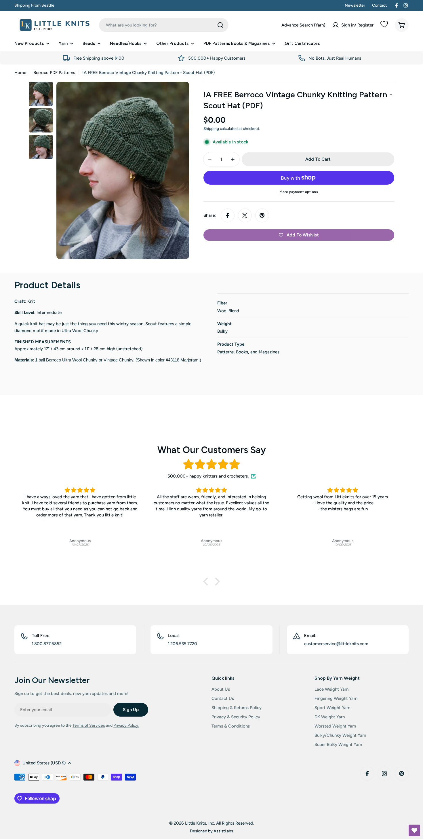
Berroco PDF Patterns (54, 72)
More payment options (298, 192)
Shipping (211, 128)
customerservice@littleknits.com (336, 643)
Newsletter (355, 5)
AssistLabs (223, 831)
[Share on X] (245, 215)
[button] (207, 581)
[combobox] (163, 25)
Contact (379, 5)
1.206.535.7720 (182, 643)
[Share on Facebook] (228, 215)
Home (20, 72)
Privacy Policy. (126, 725)
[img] (211, 464)
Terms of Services (89, 725)
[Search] (220, 25)
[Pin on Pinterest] (262, 215)
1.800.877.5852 (47, 643)
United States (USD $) (44, 763)
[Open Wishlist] (414, 830)
